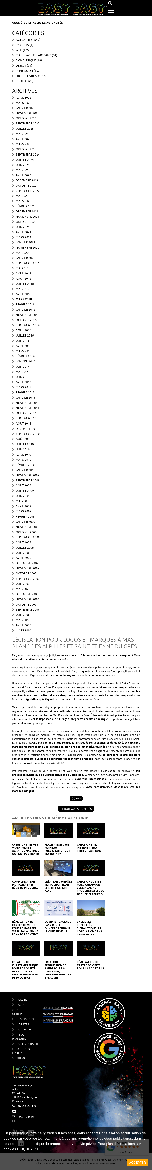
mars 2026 (23, 102)
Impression (24, 70)
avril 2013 (23, 382)
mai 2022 (22, 195)
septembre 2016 (28, 325)
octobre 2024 (26, 149)
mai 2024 (22, 170)
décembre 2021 (27, 211)
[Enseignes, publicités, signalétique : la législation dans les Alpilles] (91, 907)
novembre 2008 (27, 527)
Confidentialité (24, 1043)
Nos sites (23, 1024)
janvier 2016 (25, 361)
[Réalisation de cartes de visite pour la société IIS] (91, 948)
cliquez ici (27, 1149)
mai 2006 (22, 620)
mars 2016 (23, 351)
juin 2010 (23, 449)
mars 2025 (23, 144)
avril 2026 (23, 97)
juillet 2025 (25, 128)
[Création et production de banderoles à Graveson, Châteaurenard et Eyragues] (58, 948)
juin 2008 (23, 552)
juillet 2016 (25, 335)
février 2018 (25, 304)
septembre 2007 (28, 578)
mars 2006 (23, 630)
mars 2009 (23, 511)
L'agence (22, 1004)
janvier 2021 (25, 242)
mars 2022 (23, 201)
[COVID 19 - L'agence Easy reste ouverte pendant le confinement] (58, 907)
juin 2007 (23, 583)
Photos (21, 81)
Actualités (24, 39)
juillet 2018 (25, 283)
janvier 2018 (25, 309)
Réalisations (24, 1019)
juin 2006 (23, 614)
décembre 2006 (27, 594)
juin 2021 (23, 226)
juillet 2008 (25, 547)
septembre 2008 (28, 537)
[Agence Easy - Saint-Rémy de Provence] (71, 9)
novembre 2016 (27, 314)
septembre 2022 (28, 190)
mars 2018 (24, 299)
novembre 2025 (27, 113)
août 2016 (23, 330)
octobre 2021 (26, 221)
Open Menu (110, 10)
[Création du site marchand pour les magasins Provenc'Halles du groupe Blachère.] (91, 867)
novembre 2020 (27, 247)
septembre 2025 (28, 123)
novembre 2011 (27, 407)
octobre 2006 (26, 604)
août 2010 (23, 439)
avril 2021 (23, 232)
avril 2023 (23, 175)
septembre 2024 (28, 154)
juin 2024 (23, 165)
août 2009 (23, 485)
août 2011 (23, 423)
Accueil (38, 22)
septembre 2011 (28, 418)
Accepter (137, 1162)
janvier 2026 (25, 108)
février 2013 (25, 392)
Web (19, 50)
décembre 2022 (27, 180)
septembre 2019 (28, 263)
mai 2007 (22, 588)
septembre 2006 (28, 609)
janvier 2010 (25, 470)
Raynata (22, 45)
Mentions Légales (21, 1051)
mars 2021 (23, 237)
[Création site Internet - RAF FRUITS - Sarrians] (91, 830)
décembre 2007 (27, 563)
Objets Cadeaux (28, 76)
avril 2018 (23, 294)
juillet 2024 (25, 159)
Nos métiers (17, 1012)
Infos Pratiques (19, 1036)
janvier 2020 (25, 258)
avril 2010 (23, 454)
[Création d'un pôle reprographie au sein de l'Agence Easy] (58, 867)
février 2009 (25, 516)
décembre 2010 (27, 428)
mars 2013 (23, 387)
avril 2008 (23, 557)
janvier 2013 (25, 397)
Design (21, 65)
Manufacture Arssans (33, 55)
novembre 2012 (27, 402)
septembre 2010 (28, 433)
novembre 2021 (27, 216)
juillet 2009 (25, 490)
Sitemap (22, 1058)
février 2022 (25, 206)
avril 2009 (23, 506)
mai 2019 (22, 268)
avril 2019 (23, 273)
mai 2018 (22, 289)
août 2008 (23, 542)
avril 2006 (23, 625)
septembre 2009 (28, 480)
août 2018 (23, 278)
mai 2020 (22, 252)
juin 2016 (23, 340)
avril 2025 (23, 139)
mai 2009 (22, 501)
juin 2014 (23, 366)
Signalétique (26, 60)
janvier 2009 (25, 521)
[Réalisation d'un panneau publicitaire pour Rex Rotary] (58, 830)
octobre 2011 (26, 413)
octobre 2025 (26, 118)
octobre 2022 (26, 185)
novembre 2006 (27, 599)
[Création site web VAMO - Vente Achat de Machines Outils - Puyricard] (26, 830)
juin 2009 (23, 495)
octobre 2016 (26, 320)
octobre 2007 (26, 573)
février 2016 (25, 356)
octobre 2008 (26, 532)
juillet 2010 (25, 444)
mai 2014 (22, 371)
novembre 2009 (27, 475)
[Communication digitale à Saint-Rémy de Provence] (26, 867)
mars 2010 (23, 459)
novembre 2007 (27, 568)
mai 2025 (22, 133)
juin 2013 (23, 377)
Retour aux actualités (76, 808)
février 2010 (25, 464)
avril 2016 (23, 346)
